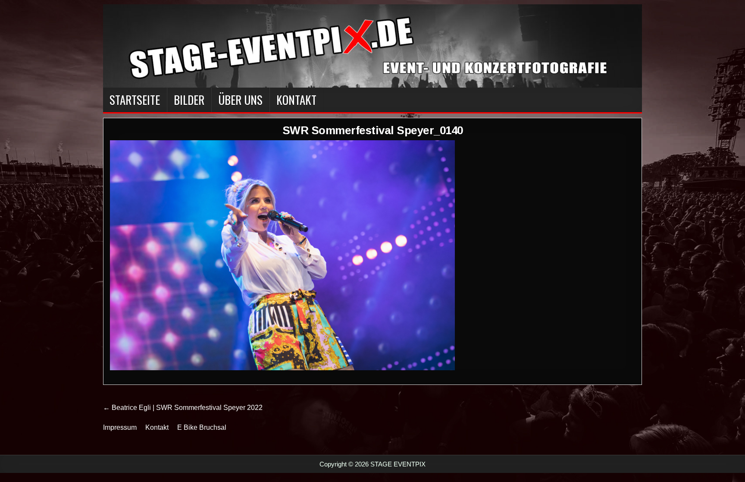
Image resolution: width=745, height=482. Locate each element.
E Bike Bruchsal (201, 427)
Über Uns (240, 99)
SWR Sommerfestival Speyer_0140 (372, 130)
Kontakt (296, 99)
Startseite (135, 99)
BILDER (189, 99)
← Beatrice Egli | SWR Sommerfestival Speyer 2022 (183, 407)
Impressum (120, 427)
